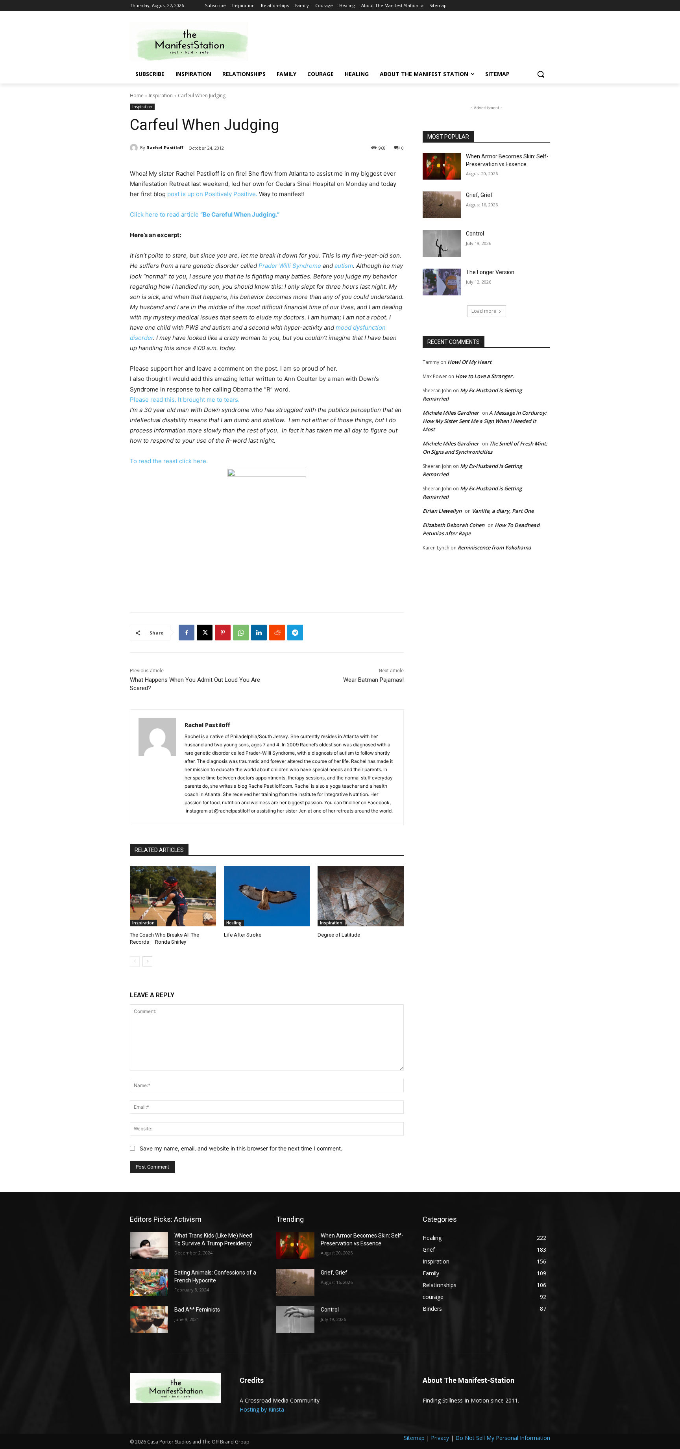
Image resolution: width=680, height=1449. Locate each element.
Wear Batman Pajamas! (373, 679)
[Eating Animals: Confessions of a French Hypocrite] (149, 1282)
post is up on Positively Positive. (212, 194)
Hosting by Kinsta (262, 1409)
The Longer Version (490, 272)
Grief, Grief (479, 195)
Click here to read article (204, 214)
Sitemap (414, 1438)
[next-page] (147, 961)
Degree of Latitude (339, 935)
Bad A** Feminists (197, 1309)
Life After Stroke (242, 935)
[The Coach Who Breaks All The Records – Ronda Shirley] (173, 896)
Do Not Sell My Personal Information (502, 1438)
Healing (234, 923)
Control (475, 233)
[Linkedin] (259, 632)
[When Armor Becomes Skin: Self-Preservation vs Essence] (442, 166)
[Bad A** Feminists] (149, 1319)
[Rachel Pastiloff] (135, 148)
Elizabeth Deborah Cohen (453, 525)
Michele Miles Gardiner (451, 412)
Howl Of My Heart (469, 361)
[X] (205, 632)
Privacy (440, 1438)
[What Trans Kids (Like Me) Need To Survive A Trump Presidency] (149, 1245)
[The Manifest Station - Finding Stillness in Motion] (193, 41)
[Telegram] (295, 632)
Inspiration (161, 95)
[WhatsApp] (241, 632)
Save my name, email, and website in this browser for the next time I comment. (241, 1148)
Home (137, 95)
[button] (540, 74)
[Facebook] (186, 632)
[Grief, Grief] (442, 204)
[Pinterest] (223, 632)
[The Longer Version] (442, 282)
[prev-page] (135, 961)
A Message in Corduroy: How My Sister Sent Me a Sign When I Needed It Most (485, 421)
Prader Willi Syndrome (290, 265)
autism (343, 265)
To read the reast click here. (169, 461)
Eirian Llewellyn (442, 510)
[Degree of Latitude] (361, 896)
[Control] (442, 243)
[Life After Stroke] (267, 896)
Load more (483, 311)
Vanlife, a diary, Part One (503, 510)
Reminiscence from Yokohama (494, 547)
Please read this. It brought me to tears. (185, 399)
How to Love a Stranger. (484, 376)
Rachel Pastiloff (164, 147)
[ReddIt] (277, 632)
